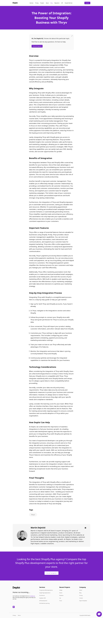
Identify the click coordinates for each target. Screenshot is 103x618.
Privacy (14, 615)
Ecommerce (42, 595)
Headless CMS (42, 598)
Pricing (36, 3)
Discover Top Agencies (51, 573)
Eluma (60, 592)
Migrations (56, 3)
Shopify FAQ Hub (68, 3)
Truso (60, 600)
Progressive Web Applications (46, 590)
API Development (43, 600)
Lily (60, 598)
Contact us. (32, 596)
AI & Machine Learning (44, 603)
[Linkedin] (85, 528)
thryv (33, 515)
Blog (52, 3)
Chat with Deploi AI (37, 46)
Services (31, 3)
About (47, 3)
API (62, 3)
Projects (42, 3)
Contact (87, 3)
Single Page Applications (44, 592)
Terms (19, 615)
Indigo (60, 590)
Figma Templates (83, 600)
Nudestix (61, 595)
